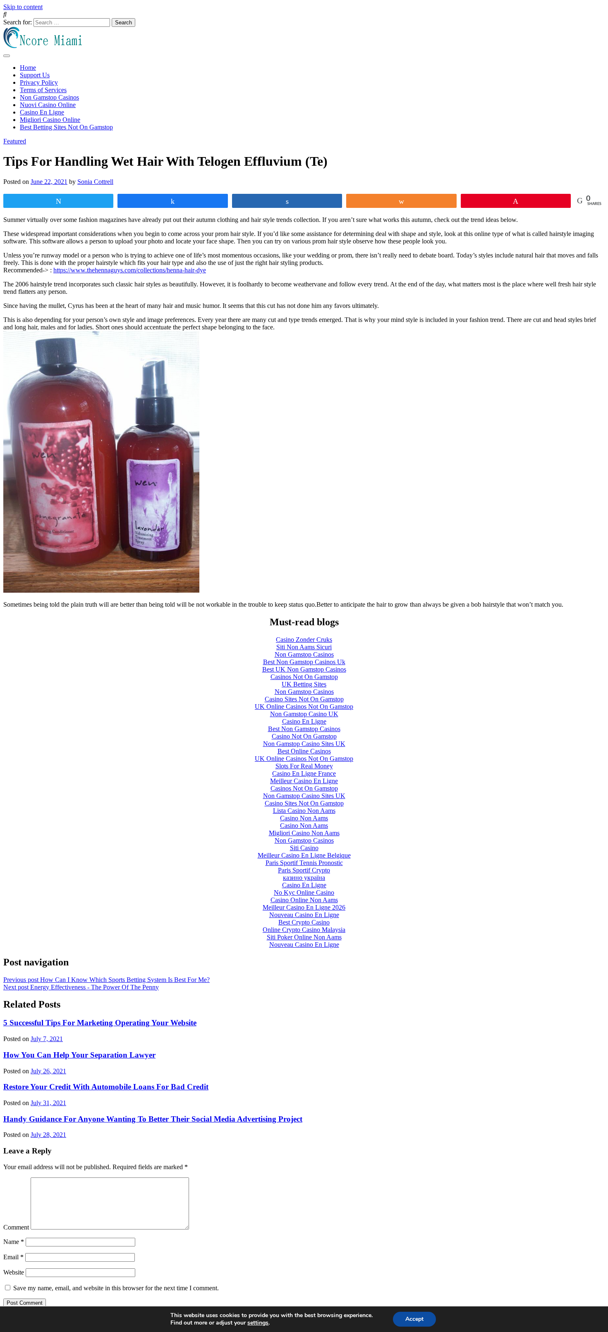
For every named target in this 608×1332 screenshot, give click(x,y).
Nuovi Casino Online (48, 104)
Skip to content (23, 6)
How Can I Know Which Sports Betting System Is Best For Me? (106, 979)
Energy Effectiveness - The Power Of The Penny (81, 987)
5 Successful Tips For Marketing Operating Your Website (99, 1022)
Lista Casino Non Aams (304, 810)
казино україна (304, 877)
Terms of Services (43, 89)
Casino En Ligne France (304, 773)
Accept (414, 1319)
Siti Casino (304, 847)
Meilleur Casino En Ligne (304, 780)
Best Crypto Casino (304, 922)
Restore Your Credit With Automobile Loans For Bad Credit (105, 1086)
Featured (14, 141)
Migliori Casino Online (50, 119)
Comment (16, 1227)
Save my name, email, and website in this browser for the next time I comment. (116, 1287)
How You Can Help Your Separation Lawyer (79, 1055)
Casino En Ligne (42, 112)
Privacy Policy (39, 82)
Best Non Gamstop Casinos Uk (304, 661)
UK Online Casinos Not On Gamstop (304, 706)
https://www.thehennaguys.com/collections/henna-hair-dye (129, 270)
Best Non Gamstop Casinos (304, 728)
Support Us (35, 75)
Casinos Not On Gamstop (304, 676)
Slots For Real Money (304, 766)
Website (13, 1272)
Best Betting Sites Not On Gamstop (66, 127)
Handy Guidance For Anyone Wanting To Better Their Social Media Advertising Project (152, 1119)
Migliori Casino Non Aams (304, 832)
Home (28, 67)
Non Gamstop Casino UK (304, 713)
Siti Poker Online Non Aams (304, 937)
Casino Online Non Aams (304, 899)
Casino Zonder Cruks (304, 639)
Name (13, 1241)
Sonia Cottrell (95, 181)
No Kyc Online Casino (304, 892)
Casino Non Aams (304, 818)
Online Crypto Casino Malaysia (304, 929)
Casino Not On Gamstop (304, 736)
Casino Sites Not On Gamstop (304, 699)
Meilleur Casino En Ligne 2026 (304, 907)
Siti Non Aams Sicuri (304, 647)
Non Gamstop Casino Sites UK (304, 743)
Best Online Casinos (304, 751)
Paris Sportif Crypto (304, 870)
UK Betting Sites (304, 684)
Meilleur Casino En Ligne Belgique (304, 855)
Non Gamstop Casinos (49, 97)
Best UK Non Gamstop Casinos (304, 669)
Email (13, 1257)
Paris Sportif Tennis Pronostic (304, 862)
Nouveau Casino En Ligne (304, 914)
